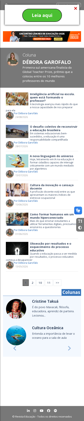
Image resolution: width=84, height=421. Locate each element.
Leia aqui (42, 15)
